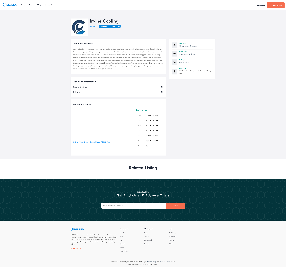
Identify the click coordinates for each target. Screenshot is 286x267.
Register (147, 233)
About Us (123, 233)
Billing (171, 244)
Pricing (171, 240)
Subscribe (175, 205)
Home (23, 5)
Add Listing (278, 5)
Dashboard (148, 240)
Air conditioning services (109, 26)
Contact (122, 244)
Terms (122, 247)
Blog (39, 5)
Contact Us (49, 5)
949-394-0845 (184, 62)
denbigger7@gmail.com (187, 54)
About (31, 5)
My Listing (172, 236)
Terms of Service (164, 262)
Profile (146, 244)
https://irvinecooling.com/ (188, 46)
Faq (121, 240)
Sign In (146, 236)
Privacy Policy (124, 251)
